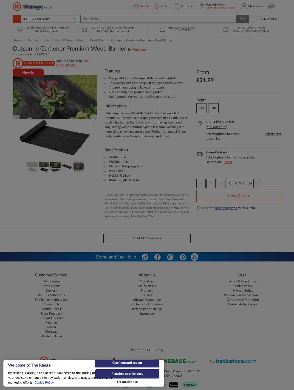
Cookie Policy (44, 382)
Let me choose (127, 382)
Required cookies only (127, 374)
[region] (83, 373)
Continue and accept (127, 362)
